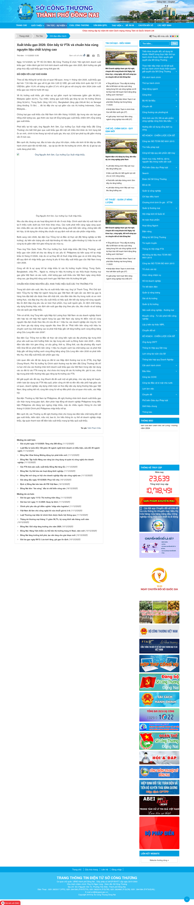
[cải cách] (159, 699)
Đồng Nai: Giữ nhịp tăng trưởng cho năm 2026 (40, 526)
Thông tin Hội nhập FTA (153, 248)
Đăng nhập (117, 869)
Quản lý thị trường (150, 304)
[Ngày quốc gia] (159, 578)
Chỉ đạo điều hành (150, 196)
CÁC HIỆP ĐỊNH (164, 25)
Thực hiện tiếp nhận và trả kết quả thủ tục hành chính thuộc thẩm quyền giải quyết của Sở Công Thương (159, 68)
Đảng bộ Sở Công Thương (154, 237)
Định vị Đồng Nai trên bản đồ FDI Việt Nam (39, 484)
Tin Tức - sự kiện (56, 25)
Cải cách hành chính (151, 77)
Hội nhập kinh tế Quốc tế (153, 213)
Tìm (174, 43)
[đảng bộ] (159, 681)
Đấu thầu (146, 371)
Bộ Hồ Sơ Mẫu (148, 100)
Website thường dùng (159, 860)
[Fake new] (159, 805)
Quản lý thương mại (151, 208)
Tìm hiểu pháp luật (150, 147)
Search (145, 173)
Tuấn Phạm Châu (94, 428)
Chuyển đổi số (145, 25)
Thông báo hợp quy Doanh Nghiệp (157, 359)
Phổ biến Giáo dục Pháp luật (155, 167)
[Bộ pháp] (159, 832)
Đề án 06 (130, 25)
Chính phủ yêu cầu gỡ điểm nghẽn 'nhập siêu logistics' (44, 506)
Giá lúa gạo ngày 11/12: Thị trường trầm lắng (40, 497)
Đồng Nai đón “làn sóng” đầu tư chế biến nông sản (43, 488)
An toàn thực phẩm (150, 219)
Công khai (146, 94)
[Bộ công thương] (159, 630)
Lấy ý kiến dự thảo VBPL (153, 324)
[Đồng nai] (159, 771)
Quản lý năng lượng (151, 292)
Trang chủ (21, 25)
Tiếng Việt (161, 1)
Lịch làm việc (148, 388)
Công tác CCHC (149, 377)
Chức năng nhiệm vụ (151, 275)
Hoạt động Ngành (150, 225)
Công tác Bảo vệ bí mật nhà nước (157, 382)
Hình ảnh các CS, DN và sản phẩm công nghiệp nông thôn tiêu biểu (158, 119)
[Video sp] (159, 611)
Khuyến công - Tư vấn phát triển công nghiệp (159, 317)
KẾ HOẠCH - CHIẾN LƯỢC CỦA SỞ (158, 135)
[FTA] (159, 645)
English (171, 1)
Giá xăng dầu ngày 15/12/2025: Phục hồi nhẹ (39, 479)
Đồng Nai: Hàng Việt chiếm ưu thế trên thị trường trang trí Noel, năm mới (52, 530)
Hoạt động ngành (150, 88)
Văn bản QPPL (100, 25)
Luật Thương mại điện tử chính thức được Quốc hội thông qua (48, 515)
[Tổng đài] (159, 714)
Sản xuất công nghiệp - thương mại (158, 310)
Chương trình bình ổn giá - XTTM (157, 202)
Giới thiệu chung (149, 406)
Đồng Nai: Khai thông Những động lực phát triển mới (43, 455)
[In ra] (93, 55)
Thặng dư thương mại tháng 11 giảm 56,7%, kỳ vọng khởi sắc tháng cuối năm (54, 519)
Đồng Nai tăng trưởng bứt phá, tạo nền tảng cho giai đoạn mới (48, 535)
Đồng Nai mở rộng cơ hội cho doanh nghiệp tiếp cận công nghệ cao (50, 475)
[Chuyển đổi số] (159, 545)
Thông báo (147, 411)
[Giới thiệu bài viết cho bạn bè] (88, 55)
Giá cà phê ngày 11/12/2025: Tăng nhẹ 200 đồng (41, 443)
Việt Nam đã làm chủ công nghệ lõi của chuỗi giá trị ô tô (45, 510)
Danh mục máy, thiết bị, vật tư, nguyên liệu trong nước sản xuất (156, 160)
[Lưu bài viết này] (98, 55)
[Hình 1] (159, 500)
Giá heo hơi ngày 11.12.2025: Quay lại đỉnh (39, 501)
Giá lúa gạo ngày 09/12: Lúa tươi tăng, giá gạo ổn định (44, 539)
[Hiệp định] (159, 786)
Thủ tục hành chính (151, 83)
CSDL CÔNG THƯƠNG (79, 25)
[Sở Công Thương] (25, 11)
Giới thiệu (36, 25)
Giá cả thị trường (149, 298)
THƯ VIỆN (116, 25)
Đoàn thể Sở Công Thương (154, 179)
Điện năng (147, 231)
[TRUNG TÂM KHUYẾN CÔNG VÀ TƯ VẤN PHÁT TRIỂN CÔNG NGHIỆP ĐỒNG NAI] (159, 726)
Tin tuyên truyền (149, 243)
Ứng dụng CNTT (149, 342)
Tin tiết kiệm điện (150, 286)
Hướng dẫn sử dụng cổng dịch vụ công (157, 128)
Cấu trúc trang (91, 869)
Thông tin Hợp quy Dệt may (154, 347)
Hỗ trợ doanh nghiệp (151, 280)
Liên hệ (104, 869)
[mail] (159, 663)
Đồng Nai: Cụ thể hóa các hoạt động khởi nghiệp (41, 471)
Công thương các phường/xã (155, 112)
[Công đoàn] (159, 740)
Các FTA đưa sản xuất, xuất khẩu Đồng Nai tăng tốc (42, 466)
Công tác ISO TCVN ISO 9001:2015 (158, 141)
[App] (159, 518)
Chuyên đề (147, 106)
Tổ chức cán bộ (149, 269)
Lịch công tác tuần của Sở (154, 353)
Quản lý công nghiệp (151, 190)
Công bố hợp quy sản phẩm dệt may (158, 152)
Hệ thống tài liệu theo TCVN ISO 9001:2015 (156, 256)
